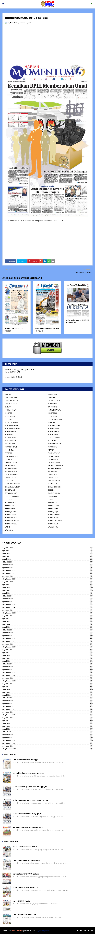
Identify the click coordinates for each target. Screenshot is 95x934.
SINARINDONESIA (54, 487)
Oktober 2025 (48, 576)
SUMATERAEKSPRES (55, 496)
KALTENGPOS (10, 419)
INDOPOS (8, 413)
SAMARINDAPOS (54, 481)
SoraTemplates (17, 931)
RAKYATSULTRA (53, 478)
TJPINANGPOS (53, 502)
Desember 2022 (48, 672)
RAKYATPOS (52, 474)
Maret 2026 (48, 562)
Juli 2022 (48, 686)
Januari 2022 (48, 703)
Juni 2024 (48, 621)
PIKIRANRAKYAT (54, 453)
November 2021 (48, 709)
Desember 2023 (48, 638)
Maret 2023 (48, 664)
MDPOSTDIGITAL (11, 444)
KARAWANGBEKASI (55, 419)
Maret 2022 (48, 698)
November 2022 (48, 675)
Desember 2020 (48, 740)
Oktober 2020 (48, 746)
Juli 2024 (48, 618)
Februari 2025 (48, 599)
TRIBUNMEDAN (53, 518)
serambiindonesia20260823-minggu (28, 773)
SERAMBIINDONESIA (12, 484)
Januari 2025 (48, 601)
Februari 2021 (48, 735)
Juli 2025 (48, 584)
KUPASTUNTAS (10, 438)
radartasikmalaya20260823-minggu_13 (30, 786)
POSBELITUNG (53, 456)
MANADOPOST (10, 441)
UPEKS (7, 527)
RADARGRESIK (10, 465)
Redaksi (13, 23)
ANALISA (8, 394)
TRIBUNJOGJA (53, 511)
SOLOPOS (52, 490)
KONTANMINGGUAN (12, 428)
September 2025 (48, 579)
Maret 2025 (48, 596)
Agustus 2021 (48, 718)
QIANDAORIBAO (11, 462)
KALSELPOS (52, 416)
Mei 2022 (48, 692)
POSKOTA (8, 459)
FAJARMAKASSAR (11, 404)
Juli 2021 (48, 720)
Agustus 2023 (48, 650)
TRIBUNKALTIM (10, 514)
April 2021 (48, 729)
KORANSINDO (10, 434)
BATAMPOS (52, 398)
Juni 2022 (48, 689)
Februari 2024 (48, 633)
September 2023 (48, 647)
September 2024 (48, 613)
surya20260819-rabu (21, 901)
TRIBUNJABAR (10, 508)
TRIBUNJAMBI (53, 508)
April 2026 (48, 559)
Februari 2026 (48, 565)
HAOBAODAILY (10, 410)
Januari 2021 (48, 737)
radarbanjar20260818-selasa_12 (26, 887)
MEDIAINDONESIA (54, 444)
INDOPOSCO (52, 413)
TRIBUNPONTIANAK (55, 521)
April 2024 (48, 627)
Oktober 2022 (48, 678)
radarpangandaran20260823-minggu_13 (30, 800)
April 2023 (48, 661)
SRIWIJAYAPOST (11, 493)
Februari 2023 (48, 667)
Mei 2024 (48, 624)
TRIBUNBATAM (53, 505)
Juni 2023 (48, 655)
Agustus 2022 (48, 684)
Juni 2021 (48, 723)
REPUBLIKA (9, 481)
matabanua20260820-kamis (25, 847)
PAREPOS (8, 453)
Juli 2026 (48, 550)
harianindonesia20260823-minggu (28, 827)
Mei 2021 (48, 726)
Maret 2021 (48, 732)
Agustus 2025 (48, 582)
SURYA (50, 499)
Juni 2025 (48, 587)
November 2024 (48, 607)
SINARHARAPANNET (12, 487)
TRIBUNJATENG (10, 511)
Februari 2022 (48, 701)
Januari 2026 (48, 567)
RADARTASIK (52, 471)
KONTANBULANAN (11, 425)
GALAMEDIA (52, 404)
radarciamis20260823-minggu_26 (27, 814)
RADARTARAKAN (11, 471)
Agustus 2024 (48, 616)
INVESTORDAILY (11, 416)
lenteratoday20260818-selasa (26, 874)
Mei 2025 (48, 590)
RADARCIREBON (54, 462)
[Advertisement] (47, 44)
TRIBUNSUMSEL (11, 524)
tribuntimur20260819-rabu (24, 914)
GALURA (8, 407)
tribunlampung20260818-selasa (26, 860)
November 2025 (48, 573)
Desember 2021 (48, 706)
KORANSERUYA (10, 431)
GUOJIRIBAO (52, 407)
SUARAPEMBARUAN (12, 496)
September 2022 (48, 681)
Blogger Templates (42, 931)
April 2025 (48, 593)
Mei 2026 (48, 556)
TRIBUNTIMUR (53, 524)
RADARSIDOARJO (11, 468)
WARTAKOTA (53, 527)
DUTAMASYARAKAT (55, 401)
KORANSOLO (53, 434)
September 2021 (48, 715)
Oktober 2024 (48, 610)
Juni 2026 (48, 553)
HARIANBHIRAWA (54, 410)
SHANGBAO (52, 484)
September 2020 (48, 749)
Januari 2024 (48, 635)
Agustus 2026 (48, 548)
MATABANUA (53, 441)
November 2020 (48, 743)
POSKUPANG (53, 459)
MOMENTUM (9, 450)
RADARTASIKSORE (11, 474)
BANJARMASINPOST (12, 398)
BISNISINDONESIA (11, 401)
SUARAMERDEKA (54, 493)
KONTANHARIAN (54, 425)
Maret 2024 (48, 630)
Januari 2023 (48, 669)
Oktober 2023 (48, 644)
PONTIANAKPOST (11, 456)
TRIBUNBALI (9, 505)
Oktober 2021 (48, 712)
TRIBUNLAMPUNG (54, 514)
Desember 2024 (48, 604)
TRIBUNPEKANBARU (12, 521)
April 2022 (48, 695)
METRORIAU (52, 447)
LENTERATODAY (54, 438)
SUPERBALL (9, 499)
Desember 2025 (48, 570)
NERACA (51, 450)
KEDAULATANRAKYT (12, 422)
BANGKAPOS (53, 394)
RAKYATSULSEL (10, 478)
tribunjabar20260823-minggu (25, 759)
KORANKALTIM (53, 428)
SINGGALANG (10, 490)
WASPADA (9, 530)
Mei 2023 (48, 658)
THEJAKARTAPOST (11, 502)
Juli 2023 (48, 652)
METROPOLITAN (11, 447)
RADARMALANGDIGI (55, 465)
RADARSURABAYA (54, 468)
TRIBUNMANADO (11, 518)
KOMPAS (51, 422)
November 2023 (48, 641)
